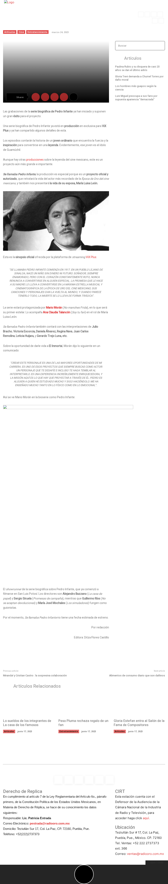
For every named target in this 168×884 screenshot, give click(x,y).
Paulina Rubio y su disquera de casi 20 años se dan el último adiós (137, 68)
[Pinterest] (54, 97)
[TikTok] (160, 14)
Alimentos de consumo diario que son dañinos (137, 675)
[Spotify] (153, 14)
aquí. (146, 818)
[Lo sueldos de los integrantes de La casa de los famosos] (28, 705)
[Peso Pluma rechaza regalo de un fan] (84, 705)
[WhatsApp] (161, 20)
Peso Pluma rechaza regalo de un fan (83, 723)
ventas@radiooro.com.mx (145, 854)
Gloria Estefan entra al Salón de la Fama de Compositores (139, 723)
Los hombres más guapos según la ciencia (135, 87)
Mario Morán (54, 307)
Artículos (9, 731)
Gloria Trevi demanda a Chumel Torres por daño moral (139, 78)
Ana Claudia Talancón (56, 312)
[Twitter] (154, 20)
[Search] (160, 45)
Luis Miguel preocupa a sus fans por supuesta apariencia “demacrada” (136, 97)
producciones (35, 160)
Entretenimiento (68, 731)
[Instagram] (147, 14)
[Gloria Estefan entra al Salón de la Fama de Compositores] (139, 705)
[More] (73, 97)
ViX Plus (91, 257)
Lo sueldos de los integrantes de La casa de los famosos (27, 723)
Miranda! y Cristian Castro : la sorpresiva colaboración (35, 675)
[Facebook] (140, 14)
